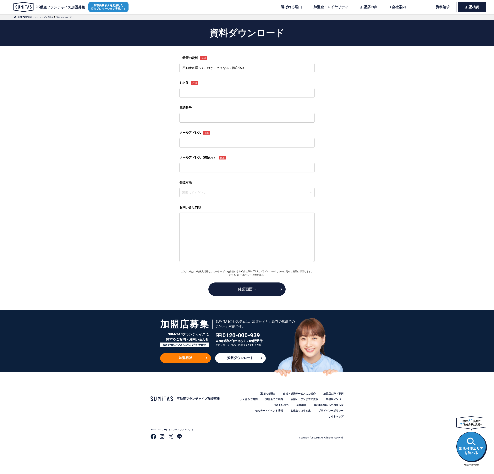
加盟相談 (472, 7)
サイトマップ (335, 416)
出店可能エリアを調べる (471, 450)
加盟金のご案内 (274, 399)
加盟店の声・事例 (333, 393)
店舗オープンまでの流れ (304, 399)
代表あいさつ (281, 405)
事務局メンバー (334, 399)
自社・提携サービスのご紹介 (299, 393)
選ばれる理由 (291, 7)
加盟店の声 (368, 7)
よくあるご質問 (249, 399)
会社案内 (399, 7)
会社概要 (301, 405)
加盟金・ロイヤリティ (331, 7)
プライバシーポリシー (330, 410)
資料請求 (443, 7)
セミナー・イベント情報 (269, 410)
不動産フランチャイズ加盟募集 (60, 7)
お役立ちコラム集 (301, 410)
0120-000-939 (241, 335)
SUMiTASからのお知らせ (328, 405)
